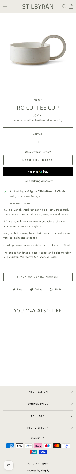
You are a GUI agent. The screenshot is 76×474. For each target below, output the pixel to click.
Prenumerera (38, 427)
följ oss (38, 416)
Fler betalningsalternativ (38, 181)
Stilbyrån (38, 6)
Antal (38, 134)
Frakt (32, 120)
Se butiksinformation (20, 202)
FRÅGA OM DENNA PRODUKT (38, 276)
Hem (37, 100)
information (38, 391)
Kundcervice (38, 403)
